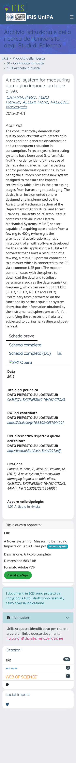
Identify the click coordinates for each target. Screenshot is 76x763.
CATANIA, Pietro (21, 97)
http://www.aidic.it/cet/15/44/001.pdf (34, 450)
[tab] (59, 353)
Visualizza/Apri (18, 575)
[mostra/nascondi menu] (72, 17)
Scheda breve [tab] (21, 335)
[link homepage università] (29, 17)
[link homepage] (14, 7)
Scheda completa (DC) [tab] (30, 353)
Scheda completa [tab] (25, 344)
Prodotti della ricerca (29, 58)
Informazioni (19, 617)
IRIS (5, 58)
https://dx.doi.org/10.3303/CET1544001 (35, 422)
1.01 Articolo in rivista (23, 68)
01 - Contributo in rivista (25, 63)
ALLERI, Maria (35, 101)
